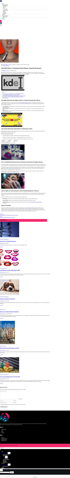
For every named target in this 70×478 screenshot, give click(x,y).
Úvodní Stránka (3, 429)
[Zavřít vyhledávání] (1, 470)
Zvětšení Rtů (4, 13)
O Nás (3, 17)
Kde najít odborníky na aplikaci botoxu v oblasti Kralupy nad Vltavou (13, 93)
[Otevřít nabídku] (1, 25)
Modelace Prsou (5, 16)
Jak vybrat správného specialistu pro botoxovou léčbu (11, 94)
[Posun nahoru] (0, 448)
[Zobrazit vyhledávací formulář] (1, 21)
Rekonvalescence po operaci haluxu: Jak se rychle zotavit (9, 215)
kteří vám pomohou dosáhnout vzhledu (31, 207)
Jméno (15, 400)
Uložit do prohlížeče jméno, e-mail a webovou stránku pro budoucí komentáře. (13, 404)
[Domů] (1, 64)
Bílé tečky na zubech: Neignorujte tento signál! (7, 217)
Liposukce (4, 12)
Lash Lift (4, 11)
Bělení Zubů (4, 6)
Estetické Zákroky (6, 65)
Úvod (3, 3)
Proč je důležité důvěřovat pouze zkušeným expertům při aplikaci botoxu (14, 95)
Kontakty (3, 18)
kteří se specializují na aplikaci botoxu (25, 102)
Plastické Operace (4, 439)
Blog (2, 430)
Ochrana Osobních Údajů (13, 445)
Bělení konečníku (5, 5)
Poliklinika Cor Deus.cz (5, 70)
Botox (2, 65)
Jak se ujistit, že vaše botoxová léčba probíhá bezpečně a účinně (13, 96)
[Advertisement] (35, 31)
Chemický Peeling (5, 10)
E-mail (15, 402)
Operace (3, 14)
